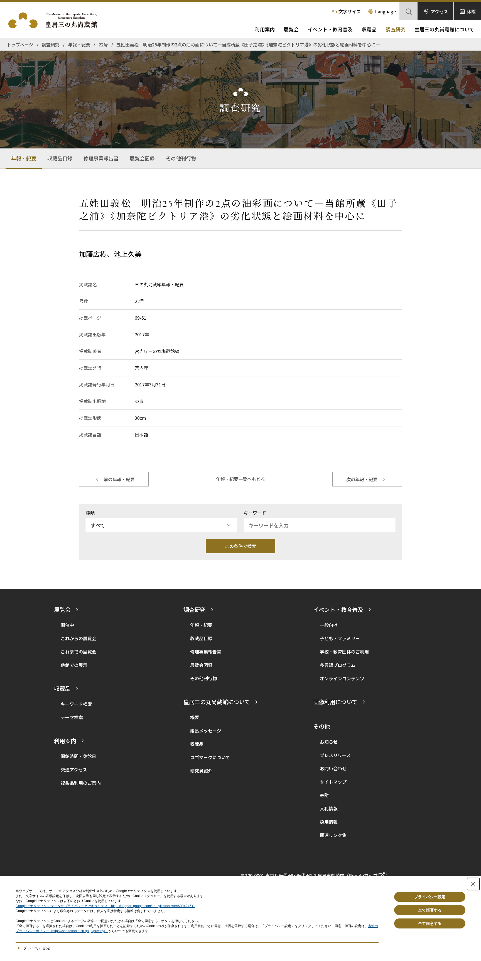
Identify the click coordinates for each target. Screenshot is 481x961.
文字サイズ (349, 11)
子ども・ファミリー (340, 638)
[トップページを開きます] (55, 20)
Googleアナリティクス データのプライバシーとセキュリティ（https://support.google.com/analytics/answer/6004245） (105, 906)
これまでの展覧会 (78, 651)
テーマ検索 (72, 717)
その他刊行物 (181, 158)
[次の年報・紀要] (367, 479)
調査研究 (396, 29)
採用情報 (329, 821)
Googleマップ (363, 875)
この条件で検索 (240, 546)
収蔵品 (369, 29)
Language (385, 11)
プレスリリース (335, 755)
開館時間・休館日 (78, 756)
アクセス (439, 11)
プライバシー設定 (429, 897)
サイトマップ (333, 781)
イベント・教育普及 (330, 29)
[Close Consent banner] (473, 884)
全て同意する (429, 923)
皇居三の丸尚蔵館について (444, 29)
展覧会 (291, 29)
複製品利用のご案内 (81, 782)
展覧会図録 (142, 158)
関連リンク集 (333, 835)
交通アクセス (74, 769)
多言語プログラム (337, 665)
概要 (194, 717)
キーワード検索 (76, 704)
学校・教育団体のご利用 (344, 651)
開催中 (67, 625)
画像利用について (335, 702)
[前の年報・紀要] (114, 479)
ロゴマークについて (210, 757)
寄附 (324, 795)
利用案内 (265, 29)
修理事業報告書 (101, 158)
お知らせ (329, 741)
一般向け (329, 625)
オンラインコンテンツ (342, 678)
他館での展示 (74, 665)
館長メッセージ (205, 730)
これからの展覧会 (78, 638)
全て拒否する (429, 910)
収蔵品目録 (59, 158)
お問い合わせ (333, 768)
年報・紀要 (23, 158)
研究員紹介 (201, 770)
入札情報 (329, 808)
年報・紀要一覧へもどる (240, 479)
